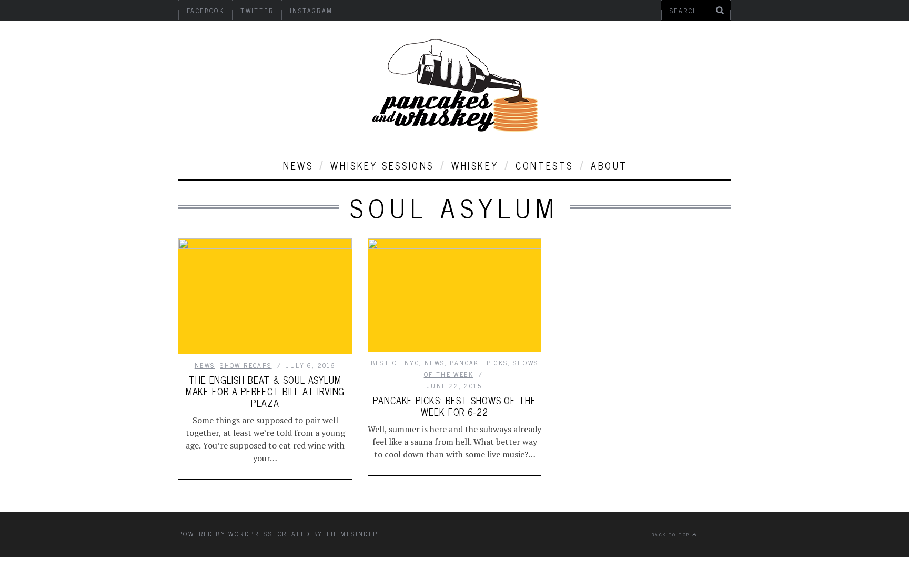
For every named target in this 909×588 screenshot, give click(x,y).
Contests (544, 165)
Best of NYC (395, 362)
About (609, 165)
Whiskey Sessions (382, 165)
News (298, 165)
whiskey (474, 165)
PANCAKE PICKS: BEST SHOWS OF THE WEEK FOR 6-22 (454, 406)
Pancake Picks (479, 362)
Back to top (672, 534)
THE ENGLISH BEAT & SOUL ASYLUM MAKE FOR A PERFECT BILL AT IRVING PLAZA (265, 391)
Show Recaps (245, 365)
